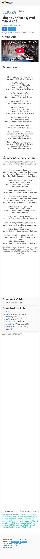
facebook (15, 542)
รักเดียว (9, 317)
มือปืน (8, 312)
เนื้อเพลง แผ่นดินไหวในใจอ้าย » (28, 511)
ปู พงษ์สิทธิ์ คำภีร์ (9, 13)
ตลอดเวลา (10, 322)
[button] (37, 3)
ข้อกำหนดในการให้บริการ (13, 546)
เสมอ (16, 97)
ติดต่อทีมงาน (7, 548)
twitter (24, 542)
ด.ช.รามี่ (9, 329)
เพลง (14, 11)
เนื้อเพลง (22, 11)
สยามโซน (5, 11)
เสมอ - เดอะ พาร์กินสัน (14, 303)
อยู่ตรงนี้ (9, 326)
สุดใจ (8, 319)
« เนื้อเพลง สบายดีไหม (9, 511)
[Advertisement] (20, 275)
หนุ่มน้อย (9, 324)
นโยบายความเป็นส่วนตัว (12, 544)
